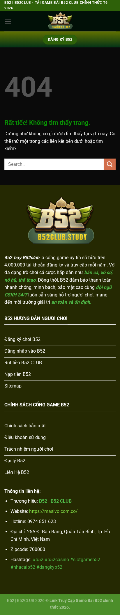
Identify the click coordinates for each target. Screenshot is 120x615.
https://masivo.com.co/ (53, 511)
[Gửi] (110, 164)
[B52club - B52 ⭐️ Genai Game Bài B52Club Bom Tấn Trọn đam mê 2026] (60, 21)
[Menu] (7, 21)
